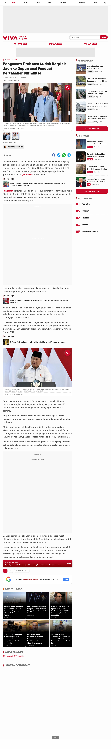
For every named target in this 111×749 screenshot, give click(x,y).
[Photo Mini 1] (7, 136)
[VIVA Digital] (20, 43)
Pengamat (8, 190)
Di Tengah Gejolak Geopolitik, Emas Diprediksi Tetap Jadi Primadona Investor (37, 342)
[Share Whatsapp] (64, 155)
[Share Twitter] (58, 155)
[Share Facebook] (53, 155)
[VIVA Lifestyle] (55, 43)
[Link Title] (81, 69)
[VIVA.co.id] (16, 37)
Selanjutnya (22, 571)
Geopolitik (20, 656)
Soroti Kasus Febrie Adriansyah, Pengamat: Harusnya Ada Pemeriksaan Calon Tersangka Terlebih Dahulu (37, 184)
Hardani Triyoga (13, 80)
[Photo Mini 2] (15, 136)
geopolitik (27, 174)
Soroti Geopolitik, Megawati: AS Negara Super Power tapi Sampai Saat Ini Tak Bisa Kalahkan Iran (39, 301)
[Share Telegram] (69, 155)
